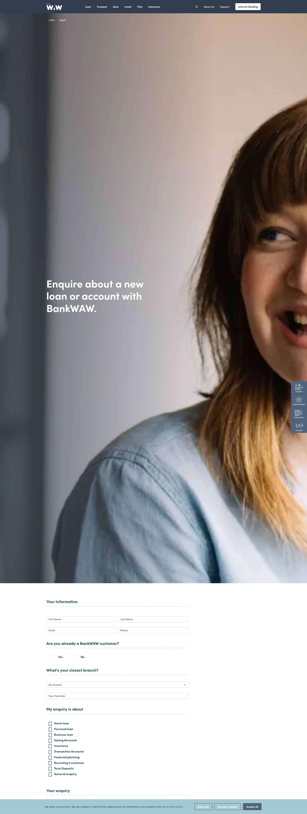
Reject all (203, 806)
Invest (127, 6)
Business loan (63, 734)
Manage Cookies (227, 806)
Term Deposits (64, 768)
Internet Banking (248, 6)
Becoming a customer (69, 762)
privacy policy (174, 806)
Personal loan (63, 729)
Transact (102, 6)
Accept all (252, 806)
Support (225, 6)
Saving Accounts (65, 740)
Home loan (61, 723)
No (83, 656)
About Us (209, 6)
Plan (139, 6)
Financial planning (66, 757)
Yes (60, 656)
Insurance (154, 6)
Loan (88, 6)
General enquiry (65, 774)
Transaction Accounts (69, 751)
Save (116, 6)
